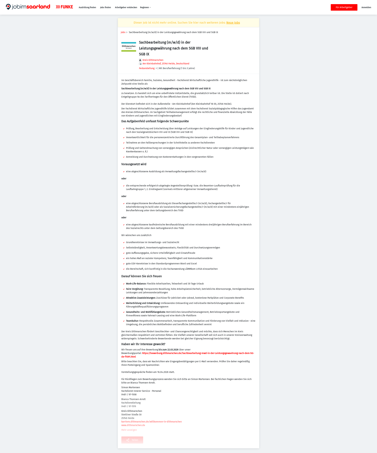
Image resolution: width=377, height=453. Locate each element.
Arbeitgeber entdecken (126, 7)
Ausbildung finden (87, 7)
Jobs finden (105, 7)
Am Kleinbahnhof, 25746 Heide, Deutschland (166, 63)
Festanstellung (146, 68)
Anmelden (366, 7)
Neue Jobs (233, 22)
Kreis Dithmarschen (153, 60)
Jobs (123, 32)
